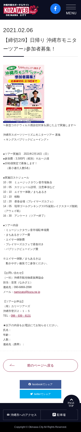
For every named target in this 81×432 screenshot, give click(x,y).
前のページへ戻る (40, 365)
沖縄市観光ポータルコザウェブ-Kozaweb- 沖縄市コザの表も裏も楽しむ (21, 10)
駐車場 (61, 414)
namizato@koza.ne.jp (27, 291)
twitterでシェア (47, 394)
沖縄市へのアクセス (24, 414)
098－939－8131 (21, 315)
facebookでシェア (46, 384)
